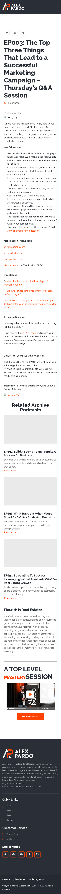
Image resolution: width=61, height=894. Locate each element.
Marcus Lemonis (12, 265)
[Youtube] (21, 854)
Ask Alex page (28, 333)
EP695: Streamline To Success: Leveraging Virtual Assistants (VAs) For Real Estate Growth (30, 579)
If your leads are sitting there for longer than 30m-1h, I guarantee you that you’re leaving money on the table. (30, 304)
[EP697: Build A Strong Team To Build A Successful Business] (30, 429)
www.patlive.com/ (13, 259)
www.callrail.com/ (13, 253)
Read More (10, 470)
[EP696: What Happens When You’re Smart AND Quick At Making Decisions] (30, 491)
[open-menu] (56, 7)
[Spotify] (13, 854)
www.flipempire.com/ (15, 247)
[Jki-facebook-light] (29, 854)
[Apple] (5, 854)
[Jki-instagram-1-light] (37, 854)
